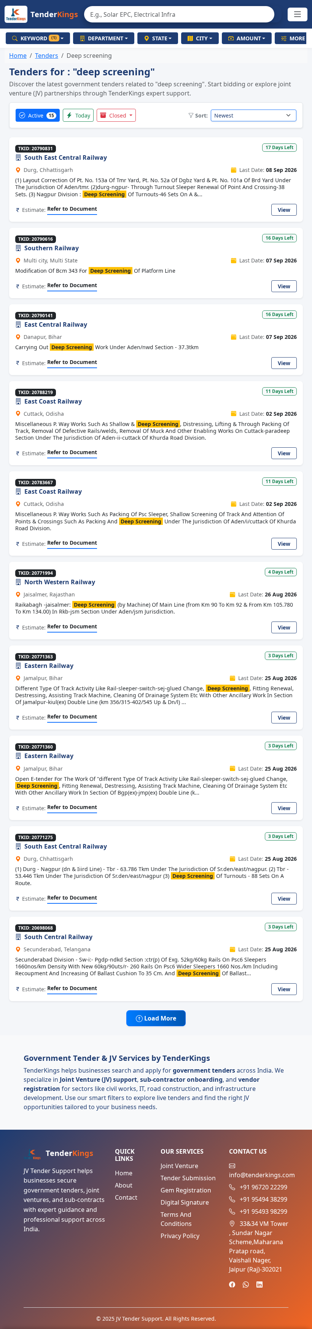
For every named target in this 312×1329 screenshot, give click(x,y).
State (159, 38)
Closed (118, 115)
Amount (249, 38)
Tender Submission (188, 1178)
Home (18, 55)
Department (105, 38)
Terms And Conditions (176, 1219)
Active (40, 115)
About (123, 1185)
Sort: (201, 115)
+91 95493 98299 (263, 1211)
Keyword (39, 38)
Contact (126, 1197)
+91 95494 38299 (263, 1199)
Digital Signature (185, 1202)
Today (82, 115)
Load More (159, 1018)
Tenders (46, 55)
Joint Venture (179, 1166)
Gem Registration (186, 1190)
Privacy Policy (180, 1236)
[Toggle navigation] (297, 14)
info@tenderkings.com (262, 1175)
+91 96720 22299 (263, 1187)
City (202, 38)
